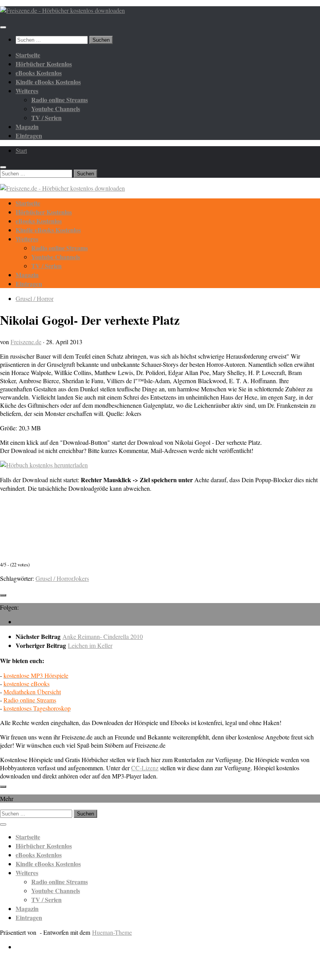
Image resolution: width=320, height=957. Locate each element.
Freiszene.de (26, 342)
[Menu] (3, 27)
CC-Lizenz (144, 768)
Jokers (81, 578)
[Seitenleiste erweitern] (3, 595)
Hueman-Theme (112, 932)
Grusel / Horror (34, 298)
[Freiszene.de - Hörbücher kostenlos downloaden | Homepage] (62, 10)
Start (21, 150)
